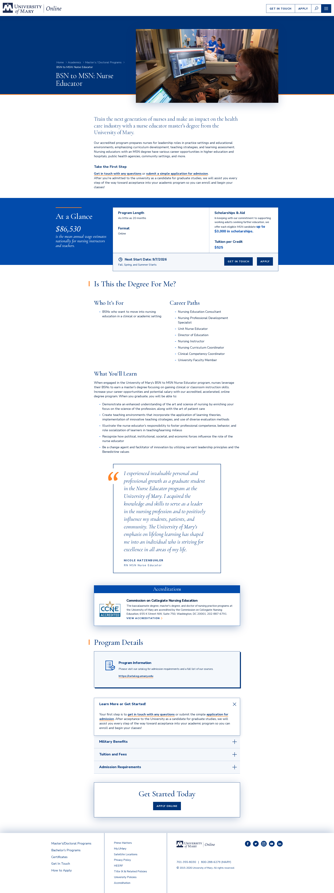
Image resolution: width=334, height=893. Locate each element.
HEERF (118, 866)
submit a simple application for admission (177, 174)
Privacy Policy (122, 860)
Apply (303, 8)
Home (60, 62)
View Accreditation (144, 618)
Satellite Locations (125, 854)
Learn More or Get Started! (122, 704)
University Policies (125, 877)
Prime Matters (123, 843)
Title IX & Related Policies (130, 871)
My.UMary (120, 849)
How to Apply (61, 870)
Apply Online (167, 806)
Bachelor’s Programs (66, 850)
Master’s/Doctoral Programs (71, 843)
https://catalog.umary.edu (136, 676)
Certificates (59, 857)
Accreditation (122, 883)
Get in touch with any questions (117, 174)
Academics (74, 62)
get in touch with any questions (151, 714)
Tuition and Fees (113, 754)
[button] (316, 8)
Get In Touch (281, 8)
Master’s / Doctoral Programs (103, 62)
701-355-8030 (186, 862)
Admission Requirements (120, 767)
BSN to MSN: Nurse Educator (74, 67)
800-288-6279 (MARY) (216, 862)
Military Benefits (113, 741)
